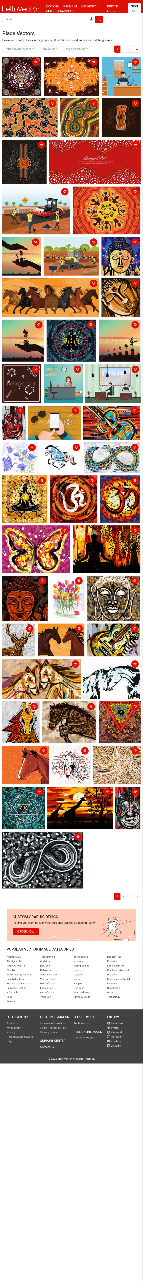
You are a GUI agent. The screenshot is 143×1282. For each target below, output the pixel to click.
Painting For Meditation (19, 790)
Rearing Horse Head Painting (62, 705)
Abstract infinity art (16, 835)
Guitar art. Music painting (100, 409)
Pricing (113, 6)
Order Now (25, 931)
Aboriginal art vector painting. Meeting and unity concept (104, 192)
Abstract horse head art (19, 705)
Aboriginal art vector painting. (17, 370)
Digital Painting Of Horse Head (24, 749)
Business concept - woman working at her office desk (62, 370)
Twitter (114, 1028)
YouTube (116, 1041)
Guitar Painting (126, 790)
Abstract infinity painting (101, 445)
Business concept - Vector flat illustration (106, 370)
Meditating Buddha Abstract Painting (97, 529)
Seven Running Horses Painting (24, 281)
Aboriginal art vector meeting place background (26, 104)
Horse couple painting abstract (105, 662)
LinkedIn (115, 1045)
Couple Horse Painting (53, 627)
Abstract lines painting (108, 749)
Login (111, 11)
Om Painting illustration (66, 479)
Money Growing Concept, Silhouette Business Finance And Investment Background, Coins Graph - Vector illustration (118, 332)
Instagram (116, 1036)
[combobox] (19, 49)
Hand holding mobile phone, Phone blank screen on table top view (52, 411)
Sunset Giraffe (58, 790)
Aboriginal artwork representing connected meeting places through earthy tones (76, 108)
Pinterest (116, 1032)
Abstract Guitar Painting (13, 411)
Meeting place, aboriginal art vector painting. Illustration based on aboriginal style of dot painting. (20, 69)
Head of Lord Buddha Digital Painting (112, 579)
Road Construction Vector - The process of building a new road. (71, 243)
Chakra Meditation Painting (65, 323)
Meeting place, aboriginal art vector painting (68, 63)
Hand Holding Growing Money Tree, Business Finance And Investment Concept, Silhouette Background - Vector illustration (23, 332)
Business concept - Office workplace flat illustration (120, 63)
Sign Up (134, 9)
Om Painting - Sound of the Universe (118, 481)
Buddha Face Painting (18, 579)
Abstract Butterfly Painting (21, 529)
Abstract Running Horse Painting (56, 448)
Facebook (116, 1023)
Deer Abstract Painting (18, 627)
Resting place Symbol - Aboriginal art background (20, 145)
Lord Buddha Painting (117, 240)
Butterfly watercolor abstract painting (16, 448)
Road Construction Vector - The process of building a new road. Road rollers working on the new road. (35, 194)
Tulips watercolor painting (63, 581)
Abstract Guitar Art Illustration (107, 627)
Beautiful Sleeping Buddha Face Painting (120, 284)
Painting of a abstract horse (71, 749)
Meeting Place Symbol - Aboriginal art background (119, 104)
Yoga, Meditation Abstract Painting (20, 481)
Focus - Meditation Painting (118, 705)
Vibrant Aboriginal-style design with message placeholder (88, 143)
